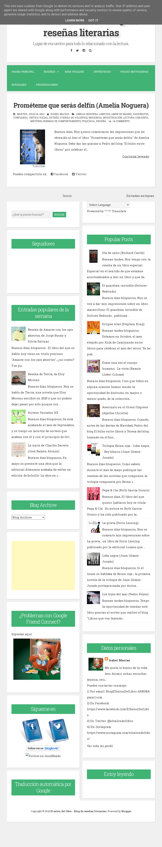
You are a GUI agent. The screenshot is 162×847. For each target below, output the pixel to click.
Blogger (126, 811)
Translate (119, 211)
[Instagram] (84, 50)
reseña (101, 121)
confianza (20, 117)
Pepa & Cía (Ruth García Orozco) (125, 490)
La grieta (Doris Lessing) (120, 523)
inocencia (95, 117)
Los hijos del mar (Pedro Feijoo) (125, 594)
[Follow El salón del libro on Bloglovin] (43, 750)
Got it (93, 20)
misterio (36, 121)
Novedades (19, 84)
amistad (104, 114)
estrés (54, 117)
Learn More (74, 20)
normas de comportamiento (62, 121)
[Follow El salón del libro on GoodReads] (43, 756)
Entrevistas (102, 71)
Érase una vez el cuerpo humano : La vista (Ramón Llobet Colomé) (121, 368)
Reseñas (49, 71)
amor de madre (121, 114)
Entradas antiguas (140, 196)
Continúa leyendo (135, 156)
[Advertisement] (43, 565)
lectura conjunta (135, 117)
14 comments (121, 121)
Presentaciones (47, 84)
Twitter (81, 174)
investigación (112, 117)
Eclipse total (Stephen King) (123, 324)
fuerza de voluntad (73, 117)
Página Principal (23, 71)
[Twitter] (77, 50)
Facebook (60, 174)
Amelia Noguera (87, 114)
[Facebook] (71, 50)
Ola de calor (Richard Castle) (123, 253)
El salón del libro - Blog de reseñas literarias (81, 26)
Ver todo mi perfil (100, 746)
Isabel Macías (119, 660)
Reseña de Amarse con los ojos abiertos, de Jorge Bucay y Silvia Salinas (50, 335)
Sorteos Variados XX (43, 413)
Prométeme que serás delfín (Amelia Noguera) (81, 105)
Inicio (67, 196)
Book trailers (74, 71)
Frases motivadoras (134, 71)
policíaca (88, 121)
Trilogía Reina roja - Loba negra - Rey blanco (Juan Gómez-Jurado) (125, 451)
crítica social (38, 117)
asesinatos (140, 114)
